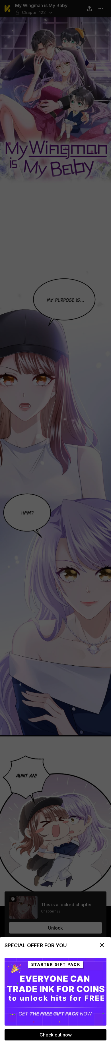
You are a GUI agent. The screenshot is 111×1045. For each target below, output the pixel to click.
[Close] (101, 945)
